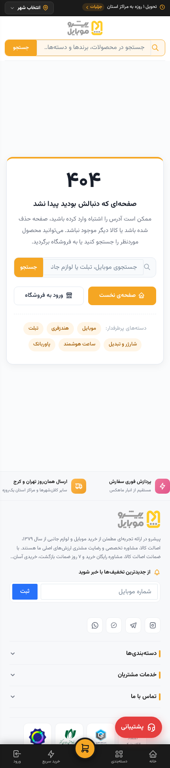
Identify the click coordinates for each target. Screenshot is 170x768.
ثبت (25, 591)
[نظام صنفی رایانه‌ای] (69, 737)
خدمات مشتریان (137, 674)
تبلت (33, 328)
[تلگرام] (133, 625)
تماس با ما (144, 696)
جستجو (21, 47)
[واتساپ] (95, 625)
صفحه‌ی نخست (117, 295)
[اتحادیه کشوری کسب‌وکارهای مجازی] (101, 737)
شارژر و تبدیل (123, 344)
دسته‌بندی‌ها (141, 653)
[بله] (114, 625)
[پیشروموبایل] (85, 28)
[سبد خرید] (85, 749)
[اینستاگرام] (153, 625)
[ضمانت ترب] (37, 737)
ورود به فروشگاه (44, 295)
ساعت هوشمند (79, 344)
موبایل (89, 328)
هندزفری (60, 328)
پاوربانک (41, 344)
